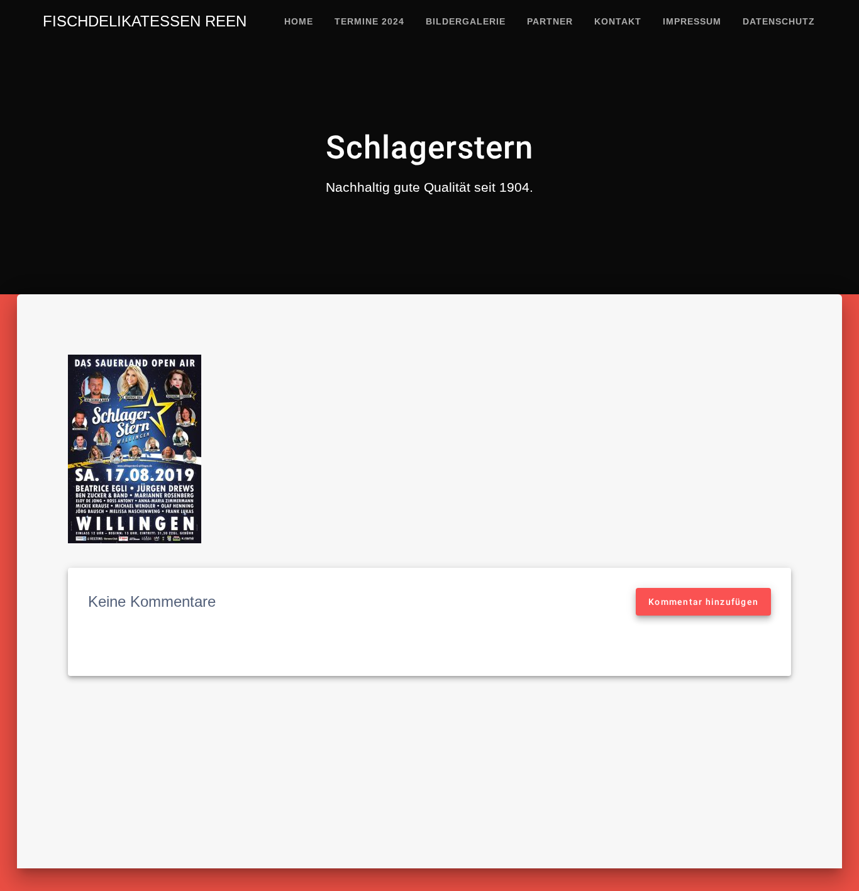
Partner (550, 21)
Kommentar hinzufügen (703, 602)
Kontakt (617, 21)
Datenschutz (779, 21)
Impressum (692, 21)
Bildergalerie (466, 21)
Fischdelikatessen (145, 21)
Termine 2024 (369, 21)
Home (298, 21)
